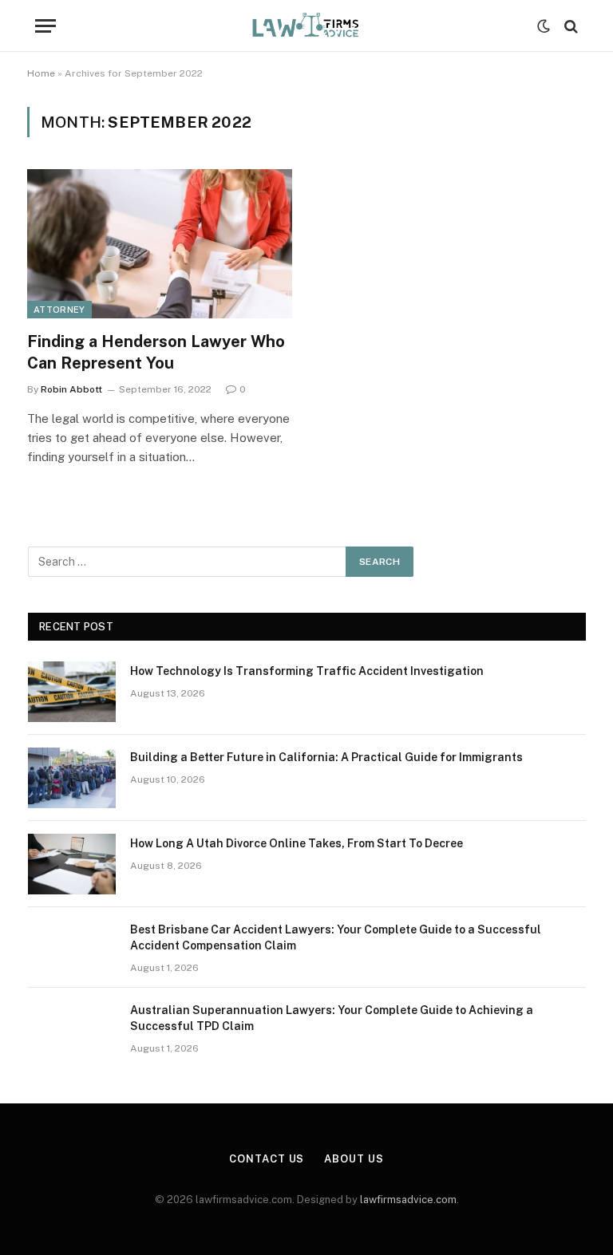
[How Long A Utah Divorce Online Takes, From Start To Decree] (72, 864)
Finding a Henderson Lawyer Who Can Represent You (156, 352)
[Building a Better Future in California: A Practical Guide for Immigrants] (72, 778)
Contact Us (266, 1159)
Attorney (59, 309)
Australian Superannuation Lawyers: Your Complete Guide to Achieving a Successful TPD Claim (331, 1018)
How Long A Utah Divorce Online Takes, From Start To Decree (296, 843)
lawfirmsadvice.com (408, 1200)
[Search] (569, 26)
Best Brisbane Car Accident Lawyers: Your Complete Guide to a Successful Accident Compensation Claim (335, 937)
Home (41, 73)
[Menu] (45, 26)
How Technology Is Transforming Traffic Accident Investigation (307, 671)
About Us (353, 1159)
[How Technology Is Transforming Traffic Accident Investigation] (72, 691)
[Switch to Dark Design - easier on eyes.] (543, 26)
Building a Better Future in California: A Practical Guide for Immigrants (326, 757)
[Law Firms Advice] (306, 26)
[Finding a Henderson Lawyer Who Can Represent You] (159, 243)
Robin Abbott (71, 389)
